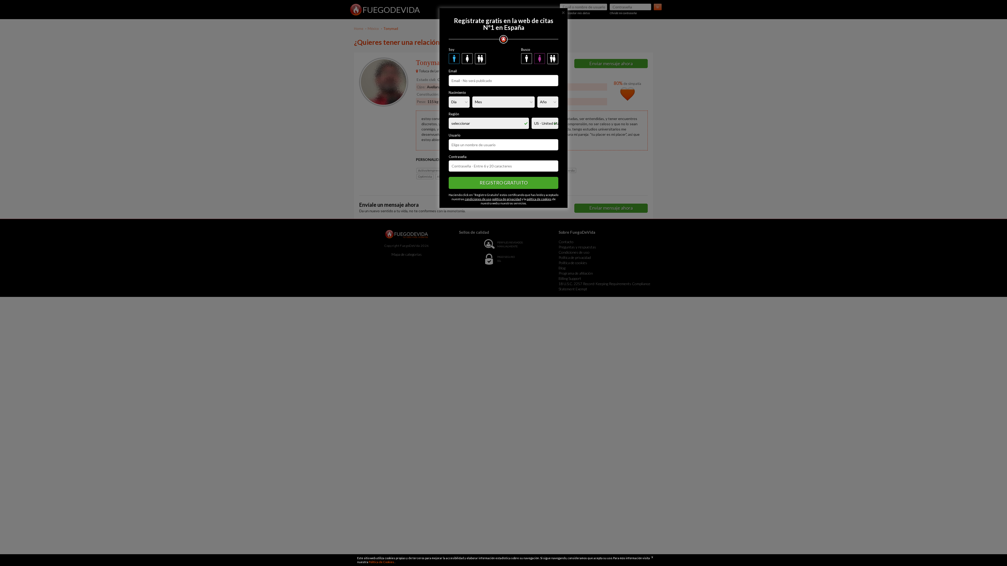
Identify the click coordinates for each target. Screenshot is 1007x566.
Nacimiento (457, 92)
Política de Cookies (382, 562)
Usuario (454, 135)
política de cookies (539, 199)
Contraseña (458, 157)
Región (454, 114)
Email (453, 71)
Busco (525, 49)
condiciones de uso (478, 199)
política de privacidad (506, 199)
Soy (451, 49)
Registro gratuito (504, 183)
